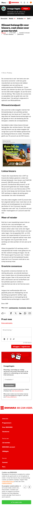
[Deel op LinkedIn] (20, 313)
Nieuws (3, 32)
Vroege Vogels (13, 9)
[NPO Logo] (31, 2)
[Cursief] (7, 339)
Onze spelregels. (7, 323)
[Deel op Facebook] (11, 313)
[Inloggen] (27, 2)
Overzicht (4, 18)
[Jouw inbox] (24, 2)
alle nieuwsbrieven (17, 391)
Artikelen (20, 18)
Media (11, 18)
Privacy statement (11, 397)
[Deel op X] (16, 313)
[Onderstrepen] (10, 339)
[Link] (13, 339)
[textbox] (16, 332)
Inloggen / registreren (21, 346)
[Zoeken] (21, 2)
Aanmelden (9, 385)
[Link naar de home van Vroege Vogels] (3, 8)
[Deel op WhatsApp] (25, 313)
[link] (13, 307)
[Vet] (4, 339)
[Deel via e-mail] (30, 313)
